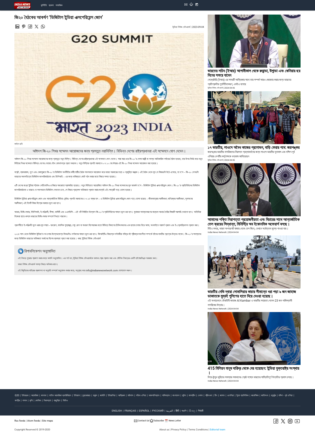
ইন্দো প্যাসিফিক (242, 395)
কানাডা (43, 395)
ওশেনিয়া (230, 395)
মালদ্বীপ (192, 395)
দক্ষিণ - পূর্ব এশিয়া (286, 395)
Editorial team (217, 429)
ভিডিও (65, 400)
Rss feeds (19, 420)
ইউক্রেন (25, 395)
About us (164, 429)
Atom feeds (33, 420)
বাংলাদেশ (175, 395)
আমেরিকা (34, 395)
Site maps (47, 420)
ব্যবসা (51, 5)
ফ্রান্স (95, 395)
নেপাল (200, 395)
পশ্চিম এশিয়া (141, 395)
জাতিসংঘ (264, 395)
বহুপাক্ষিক (255, 395)
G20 (17, 395)
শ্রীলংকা (208, 395)
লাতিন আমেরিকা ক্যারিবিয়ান (60, 395)
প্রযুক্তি (57, 400)
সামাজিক (59, 5)
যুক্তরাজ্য (86, 395)
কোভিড (38, 400)
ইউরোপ (77, 395)
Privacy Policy (178, 429)
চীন (216, 395)
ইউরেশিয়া (112, 395)
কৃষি (31, 400)
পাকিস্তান (166, 395)
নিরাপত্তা (47, 400)
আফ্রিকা (121, 395)
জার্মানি (102, 395)
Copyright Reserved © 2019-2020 (32, 429)
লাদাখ (24, 400)
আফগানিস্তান (154, 395)
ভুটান (184, 395)
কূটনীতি (44, 5)
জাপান (222, 395)
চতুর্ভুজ (273, 395)
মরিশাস (130, 395)
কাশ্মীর (17, 400)
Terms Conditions (198, 429)
